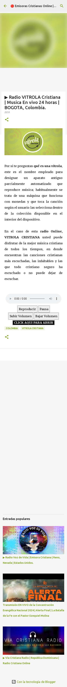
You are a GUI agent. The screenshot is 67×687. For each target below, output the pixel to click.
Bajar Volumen (46, 316)
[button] (6, 119)
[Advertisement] (33, 399)
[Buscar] (62, 5)
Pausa (44, 309)
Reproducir (27, 309)
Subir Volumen (21, 316)
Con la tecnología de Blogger (36, 681)
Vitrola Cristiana (32, 328)
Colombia (12, 328)
